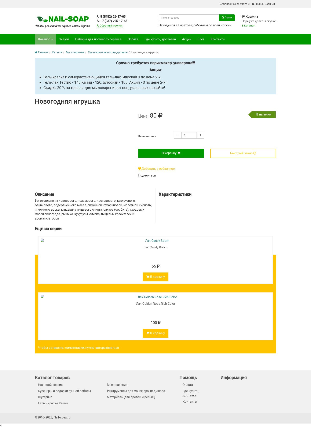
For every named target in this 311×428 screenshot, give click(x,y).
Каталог (44, 39)
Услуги (64, 39)
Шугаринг (45, 397)
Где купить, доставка (160, 39)
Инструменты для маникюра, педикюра (136, 391)
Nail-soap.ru (62, 417)
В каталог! (248, 25)
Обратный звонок (110, 25)
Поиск (228, 17)
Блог (201, 39)
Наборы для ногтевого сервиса (98, 39)
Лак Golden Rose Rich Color (155, 304)
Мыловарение (117, 385)
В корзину (169, 153)
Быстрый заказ (241, 153)
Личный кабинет (264, 4)
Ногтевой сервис (50, 385)
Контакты (218, 39)
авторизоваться (107, 348)
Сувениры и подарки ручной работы (64, 391)
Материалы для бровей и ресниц (131, 397)
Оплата (133, 39)
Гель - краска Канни (53, 403)
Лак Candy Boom (155, 247)
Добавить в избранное (158, 169)
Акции (186, 39)
